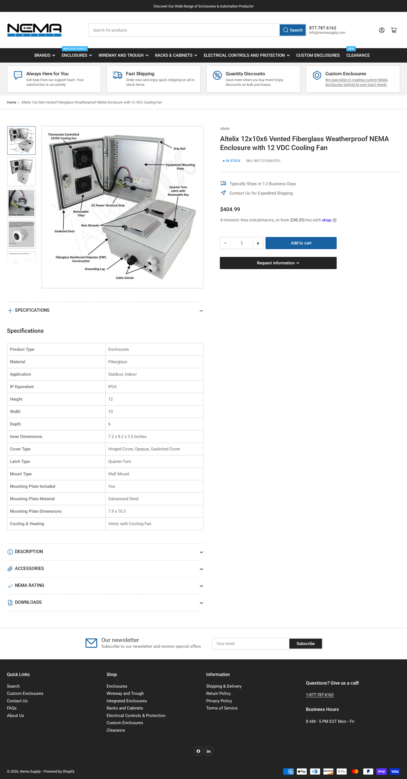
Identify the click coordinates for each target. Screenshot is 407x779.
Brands (42, 55)
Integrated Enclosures (127, 700)
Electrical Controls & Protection (136, 715)
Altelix (225, 129)
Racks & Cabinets (173, 55)
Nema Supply (30, 771)
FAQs (12, 708)
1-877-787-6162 (320, 694)
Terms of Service (222, 708)
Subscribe (306, 643)
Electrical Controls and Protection (244, 55)
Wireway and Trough (121, 55)
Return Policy (218, 693)
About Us (15, 715)
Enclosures (74, 53)
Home (11, 102)
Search (13, 686)
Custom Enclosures (318, 55)
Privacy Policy (219, 700)
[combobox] (197, 30)
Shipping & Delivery (223, 686)
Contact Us (17, 700)
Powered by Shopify (58, 771)
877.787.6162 (322, 27)
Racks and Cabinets (125, 708)
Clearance (358, 53)
